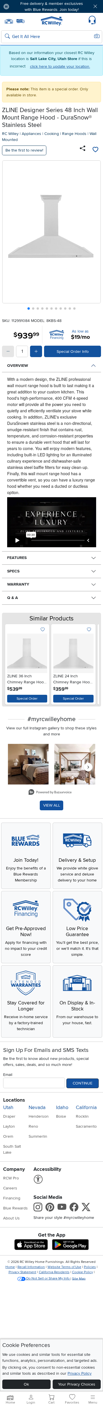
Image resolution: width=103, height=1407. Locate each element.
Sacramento (86, 1126)
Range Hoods (74, 133)
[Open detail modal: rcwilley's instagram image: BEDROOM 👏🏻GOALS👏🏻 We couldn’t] (74, 764)
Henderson (39, 1116)
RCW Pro (11, 1178)
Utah (8, 1107)
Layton (9, 1126)
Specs (13, 571)
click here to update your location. (60, 66)
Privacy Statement (22, 1272)
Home (10, 1267)
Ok (26, 1384)
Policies (90, 1267)
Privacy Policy (80, 1373)
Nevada (37, 1107)
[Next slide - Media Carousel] (88, 767)
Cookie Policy (82, 1272)
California (86, 1107)
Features (17, 557)
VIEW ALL (51, 805)
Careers (10, 1188)
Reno (33, 1126)
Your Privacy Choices (76, 1384)
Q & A (12, 597)
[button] (22, 6)
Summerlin (38, 1136)
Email (7, 1074)
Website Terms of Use (64, 1267)
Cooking (51, 133)
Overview (17, 365)
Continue (82, 1083)
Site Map (79, 1278)
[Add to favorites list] (95, 150)
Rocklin (82, 1116)
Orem (8, 1136)
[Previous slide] (9, 237)
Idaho (62, 1107)
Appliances (31, 133)
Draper (9, 1116)
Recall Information (31, 1267)
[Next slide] (94, 237)
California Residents (54, 1272)
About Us (11, 1218)
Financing (11, 1198)
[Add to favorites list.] (42, 630)
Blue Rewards (15, 1208)
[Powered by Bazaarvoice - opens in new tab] (50, 792)
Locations (14, 1100)
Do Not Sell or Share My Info (47, 1278)
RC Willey (10, 133)
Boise (61, 1116)
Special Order (27, 698)
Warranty (18, 584)
